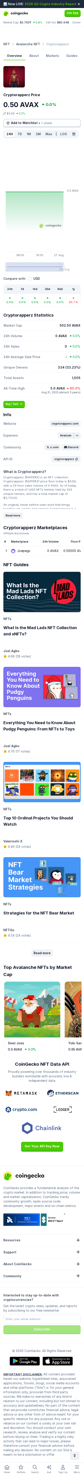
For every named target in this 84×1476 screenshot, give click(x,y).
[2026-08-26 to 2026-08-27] (73, 134)
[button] (65, 424)
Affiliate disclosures (16, 533)
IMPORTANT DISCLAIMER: (23, 1374)
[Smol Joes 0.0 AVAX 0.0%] (32, 1036)
